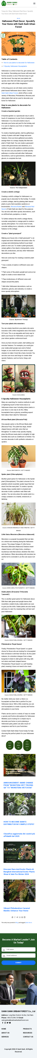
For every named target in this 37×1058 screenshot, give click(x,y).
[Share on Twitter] (17, 917)
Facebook (18, 745)
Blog (10, 11)
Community (27, 745)
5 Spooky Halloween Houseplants (15, 66)
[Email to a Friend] (20, 917)
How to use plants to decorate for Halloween (19, 63)
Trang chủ (4, 11)
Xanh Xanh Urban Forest (9, 93)
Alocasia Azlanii (16, 207)
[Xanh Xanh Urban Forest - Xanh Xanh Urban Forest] (11, 3)
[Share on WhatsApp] (12, 917)
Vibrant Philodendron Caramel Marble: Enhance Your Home (17, 909)
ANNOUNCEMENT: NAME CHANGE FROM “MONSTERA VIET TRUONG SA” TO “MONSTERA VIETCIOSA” (18, 785)
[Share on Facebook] (15, 917)
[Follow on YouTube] (10, 1023)
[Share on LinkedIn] (24, 917)
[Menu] (34, 3)
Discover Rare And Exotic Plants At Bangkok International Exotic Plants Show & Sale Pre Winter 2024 (19, 871)
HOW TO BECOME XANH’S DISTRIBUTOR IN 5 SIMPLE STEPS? (19, 823)
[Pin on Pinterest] (22, 917)
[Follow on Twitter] (7, 1023)
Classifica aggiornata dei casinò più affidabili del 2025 (19, 835)
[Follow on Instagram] (5, 1023)
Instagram (9, 745)
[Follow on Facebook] (2, 1023)
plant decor (28, 922)
